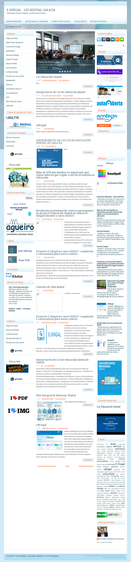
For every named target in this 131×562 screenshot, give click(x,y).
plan (98, 491)
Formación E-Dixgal (61, 21)
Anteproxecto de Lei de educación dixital (60, 92)
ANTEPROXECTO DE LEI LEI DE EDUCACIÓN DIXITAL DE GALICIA (63, 141)
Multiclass (100, 486)
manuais (109, 484)
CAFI (110, 455)
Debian (99, 464)
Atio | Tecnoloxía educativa (18, 287)
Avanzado (110, 451)
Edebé (99, 467)
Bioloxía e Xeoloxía (113, 453)
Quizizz (122, 495)
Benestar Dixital (47, 399)
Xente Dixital (10, 142)
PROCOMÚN (100, 495)
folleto (108, 476)
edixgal (53, 322)
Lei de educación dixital (52, 95)
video (123, 503)
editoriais (114, 467)
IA (42, 95)
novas (117, 486)
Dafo (123, 461)
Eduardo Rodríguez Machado (111, 539)
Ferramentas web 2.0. (14, 89)
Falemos (122, 474)
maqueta (115, 484)
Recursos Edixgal (98, 21)
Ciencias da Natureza (105, 457)
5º (107, 444)
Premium (106, 493)
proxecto (115, 495)
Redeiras (107, 497)
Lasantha (121, 556)
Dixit (7, 97)
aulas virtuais (101, 451)
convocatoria (46, 219)
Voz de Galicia (102, 507)
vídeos (112, 505)
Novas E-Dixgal (102, 246)
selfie (123, 499)
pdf (121, 489)
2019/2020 (100, 444)
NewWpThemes (98, 556)
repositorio (115, 497)
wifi (105, 509)
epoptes (106, 472)
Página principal (14, 21)
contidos (121, 459)
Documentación (13, 27)
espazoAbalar (109, 474)
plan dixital (105, 491)
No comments (64, 80)
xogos (114, 509)
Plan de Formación (13, 137)
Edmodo (9, 85)
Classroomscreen (119, 457)
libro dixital (101, 484)
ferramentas (101, 476)
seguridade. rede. (115, 499)
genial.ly (122, 476)
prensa (113, 493)
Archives (117, 125)
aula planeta (101, 449)
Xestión (108, 509)
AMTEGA (117, 446)
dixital (113, 464)
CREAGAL (9, 106)
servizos (99, 501)
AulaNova (110, 449)
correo (112, 461)
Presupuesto (121, 493)
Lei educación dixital (49, 80)
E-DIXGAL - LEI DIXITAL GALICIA (31, 10)
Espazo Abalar (11, 63)
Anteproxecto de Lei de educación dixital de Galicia (62, 361)
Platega (118, 491)
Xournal (118, 509)
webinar (118, 507)
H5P (98, 478)
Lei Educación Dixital (49, 77)
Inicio (67, 466)
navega (106, 486)
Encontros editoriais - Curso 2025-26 (110, 197)
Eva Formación (11, 68)
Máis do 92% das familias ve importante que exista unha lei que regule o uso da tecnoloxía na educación (65, 175)
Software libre (120, 501)
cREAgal (41, 125)
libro (123, 482)
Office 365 (107, 489)
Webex (111, 507)
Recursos (52, 428)
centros (123, 455)
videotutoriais (120, 505)
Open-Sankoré (115, 489)
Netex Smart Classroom (36, 21)
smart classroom (109, 501)
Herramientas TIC (107, 478)
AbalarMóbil (10, 80)
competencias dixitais (105, 459)
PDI (124, 489)
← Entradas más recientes (46, 466)
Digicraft (104, 464)
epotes (111, 472)
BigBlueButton (101, 453)
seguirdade (105, 499)
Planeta (113, 491)
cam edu (116, 455)
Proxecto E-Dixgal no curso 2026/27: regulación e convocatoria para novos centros (64, 252)
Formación (10, 146)
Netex (112, 486)
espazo (99, 474)
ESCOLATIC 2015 (119, 472)
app (124, 447)
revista (122, 497)
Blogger (56, 556)
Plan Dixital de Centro (13, 101)
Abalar (113, 444)
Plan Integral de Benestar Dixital (56, 395)
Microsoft (122, 484)
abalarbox (122, 444)
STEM (104, 503)
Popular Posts (104, 125)
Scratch (99, 499)
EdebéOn (106, 467)
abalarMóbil (101, 447)
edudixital (100, 472)
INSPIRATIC (106, 480)
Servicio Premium (47, 55)
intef (112, 480)
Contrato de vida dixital (50, 287)
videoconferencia (103, 505)
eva (117, 474)
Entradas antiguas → (86, 466)
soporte (99, 503)
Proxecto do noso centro (15, 76)
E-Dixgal (120, 464)
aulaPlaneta (80, 21)
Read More (88, 86)
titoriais (108, 503)
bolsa (105, 455)
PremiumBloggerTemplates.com (113, 557)
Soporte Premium (103, 231)
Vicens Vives (116, 503)
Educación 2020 (119, 469)
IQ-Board (117, 480)
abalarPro (110, 340)
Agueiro (109, 447)
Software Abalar (12, 72)
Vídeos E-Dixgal (12, 59)
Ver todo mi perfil (105, 542)
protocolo (109, 495)
